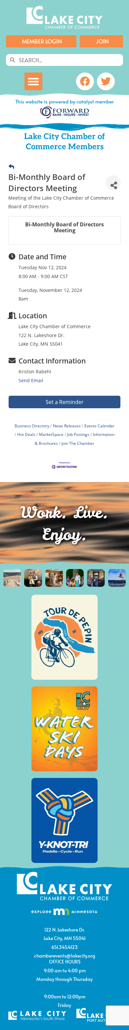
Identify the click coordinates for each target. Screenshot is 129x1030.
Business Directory (32, 425)
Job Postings (78, 434)
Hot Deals (26, 434)
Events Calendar (99, 425)
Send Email (31, 380)
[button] (33, 81)
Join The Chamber (78, 443)
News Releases (67, 425)
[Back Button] (11, 166)
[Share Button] (113, 182)
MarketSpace (51, 434)
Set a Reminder (65, 402)
